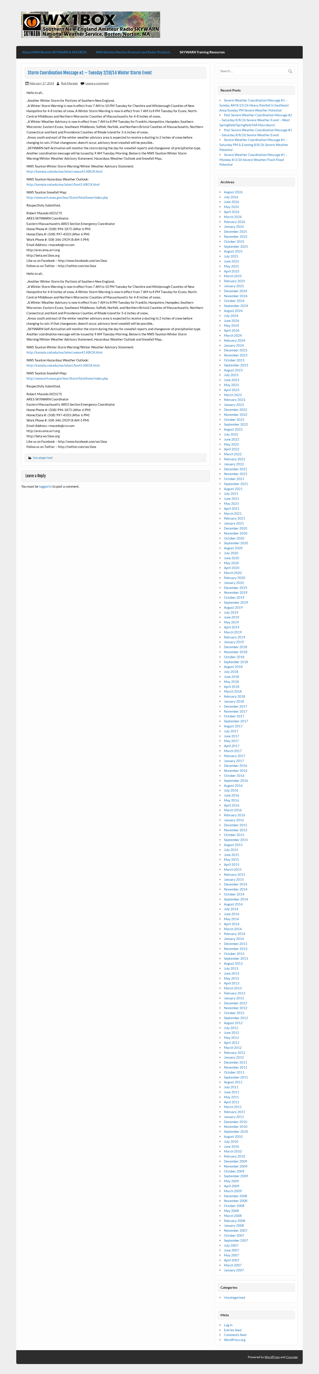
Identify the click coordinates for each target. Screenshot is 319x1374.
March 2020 (233, 573)
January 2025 (234, 286)
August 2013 (233, 963)
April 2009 (231, 1186)
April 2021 (231, 508)
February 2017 (234, 756)
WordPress (272, 1357)
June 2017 (231, 736)
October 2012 (234, 1013)
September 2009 (236, 1176)
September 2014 (236, 899)
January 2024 (234, 345)
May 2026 (231, 207)
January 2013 (234, 998)
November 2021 (235, 474)
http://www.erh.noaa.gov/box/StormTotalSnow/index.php (67, 197)
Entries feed (232, 1330)
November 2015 (235, 830)
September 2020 (236, 543)
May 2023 (231, 385)
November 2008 (235, 1201)
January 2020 (234, 583)
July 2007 (231, 1245)
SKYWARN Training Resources (202, 52)
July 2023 (231, 375)
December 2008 (235, 1196)
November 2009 (235, 1166)
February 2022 (234, 459)
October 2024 (234, 301)
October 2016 (234, 775)
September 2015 (236, 840)
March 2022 (233, 454)
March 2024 (233, 335)
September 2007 (236, 1240)
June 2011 (231, 1092)
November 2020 (235, 533)
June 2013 (231, 973)
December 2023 (235, 350)
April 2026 (231, 212)
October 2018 (234, 657)
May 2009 (231, 1181)
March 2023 (233, 395)
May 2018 (231, 682)
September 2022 (236, 424)
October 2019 (234, 597)
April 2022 (231, 449)
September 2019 (236, 602)
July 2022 (231, 434)
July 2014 (231, 909)
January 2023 (234, 405)
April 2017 (231, 746)
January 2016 (234, 820)
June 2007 (231, 1250)
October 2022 (234, 419)
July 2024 (231, 316)
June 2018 (231, 677)
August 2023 (233, 370)
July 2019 (231, 612)
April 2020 (231, 568)
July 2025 (231, 256)
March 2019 (233, 632)
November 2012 (235, 1008)
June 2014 (231, 914)
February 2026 (234, 222)
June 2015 (231, 855)
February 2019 (234, 637)
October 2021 (234, 479)
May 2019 (231, 622)
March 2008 (233, 1216)
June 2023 (231, 380)
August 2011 (233, 1082)
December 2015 (235, 825)
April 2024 (231, 330)
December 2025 (235, 231)
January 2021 (234, 523)
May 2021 (231, 503)
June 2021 (231, 498)
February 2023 (234, 400)
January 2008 (234, 1225)
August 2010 (233, 1136)
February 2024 (234, 340)
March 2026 (233, 217)
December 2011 (235, 1062)
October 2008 (234, 1206)
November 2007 (235, 1230)
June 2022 (231, 439)
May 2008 (231, 1211)
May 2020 (231, 563)
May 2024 (231, 325)
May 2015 (231, 859)
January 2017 (234, 761)
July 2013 (231, 968)
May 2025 (231, 266)
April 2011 (231, 1102)
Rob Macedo (69, 83)
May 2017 (231, 741)
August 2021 (233, 489)
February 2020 (234, 578)
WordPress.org (234, 1340)
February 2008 (234, 1221)
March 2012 (233, 1047)
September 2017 (236, 721)
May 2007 (231, 1255)
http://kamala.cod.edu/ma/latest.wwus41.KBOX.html (64, 171)
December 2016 (235, 765)
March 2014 (233, 929)
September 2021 (236, 484)
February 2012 (234, 1052)
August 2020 (233, 548)
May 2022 (231, 444)
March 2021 (233, 513)
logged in (45, 486)
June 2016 (231, 795)
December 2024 (235, 291)
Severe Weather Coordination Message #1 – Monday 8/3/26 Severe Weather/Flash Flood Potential (253, 160)
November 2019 (235, 592)
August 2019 (233, 607)
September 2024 (236, 306)
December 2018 (235, 647)
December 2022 (235, 410)
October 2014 (234, 894)
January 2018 (234, 701)
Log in (228, 1325)
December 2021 (235, 469)
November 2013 (235, 949)
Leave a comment (97, 83)
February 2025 (234, 281)
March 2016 (233, 810)
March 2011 (233, 1107)
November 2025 (235, 236)
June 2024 (231, 321)
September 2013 (236, 958)
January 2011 (234, 1117)
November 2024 (235, 296)
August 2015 (233, 845)
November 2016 (235, 770)
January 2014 (234, 939)
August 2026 (233, 192)
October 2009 (234, 1171)
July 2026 (231, 197)
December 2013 (235, 944)
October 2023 (234, 360)
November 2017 (235, 711)
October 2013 (234, 954)
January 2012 (234, 1057)
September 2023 (236, 365)
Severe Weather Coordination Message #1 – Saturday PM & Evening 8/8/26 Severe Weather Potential (253, 145)
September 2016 (236, 780)
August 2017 (233, 726)
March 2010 (233, 1151)
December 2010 (235, 1122)
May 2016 (231, 800)
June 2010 (231, 1146)
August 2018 (233, 667)
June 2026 (231, 202)
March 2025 (233, 276)
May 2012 (231, 1038)
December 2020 (235, 528)
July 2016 (231, 790)
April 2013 (231, 983)
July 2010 (231, 1141)
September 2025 (236, 246)
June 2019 (231, 617)
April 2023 (231, 390)
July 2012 (231, 1028)
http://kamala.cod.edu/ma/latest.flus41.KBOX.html (63, 184)
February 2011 (234, 1112)
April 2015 (231, 864)
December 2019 (235, 588)
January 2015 (234, 879)
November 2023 (235, 355)
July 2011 (231, 1087)
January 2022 (234, 464)
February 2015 (234, 874)
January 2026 (234, 226)
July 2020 (231, 553)
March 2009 (233, 1191)
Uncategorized (43, 457)
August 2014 (233, 904)
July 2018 (231, 672)
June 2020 (231, 558)
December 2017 (235, 706)
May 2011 (231, 1097)
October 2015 (234, 835)
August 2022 (233, 429)
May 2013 (231, 978)
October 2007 (234, 1235)
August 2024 (233, 311)
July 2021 (231, 493)
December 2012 (235, 1003)
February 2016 (234, 815)
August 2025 (233, 251)
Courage (292, 1357)
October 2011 (234, 1072)
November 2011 (235, 1067)
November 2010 (235, 1126)
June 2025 (231, 261)
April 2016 (231, 805)
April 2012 (231, 1042)
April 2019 (231, 627)
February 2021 (234, 518)
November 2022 (235, 414)
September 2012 (236, 1018)
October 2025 (234, 241)
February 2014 (234, 934)
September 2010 (236, 1131)
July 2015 (231, 850)
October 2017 (234, 716)
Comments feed (235, 1335)
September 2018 (236, 662)
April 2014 (231, 924)
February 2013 (234, 993)
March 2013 (233, 988)
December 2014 (235, 884)
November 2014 (235, 889)
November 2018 (235, 652)
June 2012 (231, 1033)
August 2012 (233, 1023)
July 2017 (231, 731)
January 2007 (234, 1270)
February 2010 (234, 1156)
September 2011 (236, 1077)
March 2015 (233, 869)
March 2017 (233, 751)
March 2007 (233, 1265)
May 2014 (231, 919)
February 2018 (234, 696)
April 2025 (231, 271)
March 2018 (233, 691)
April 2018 (231, 687)
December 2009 (235, 1161)
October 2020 (234, 538)
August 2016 (233, 785)
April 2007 (231, 1260)
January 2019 (234, 642)
